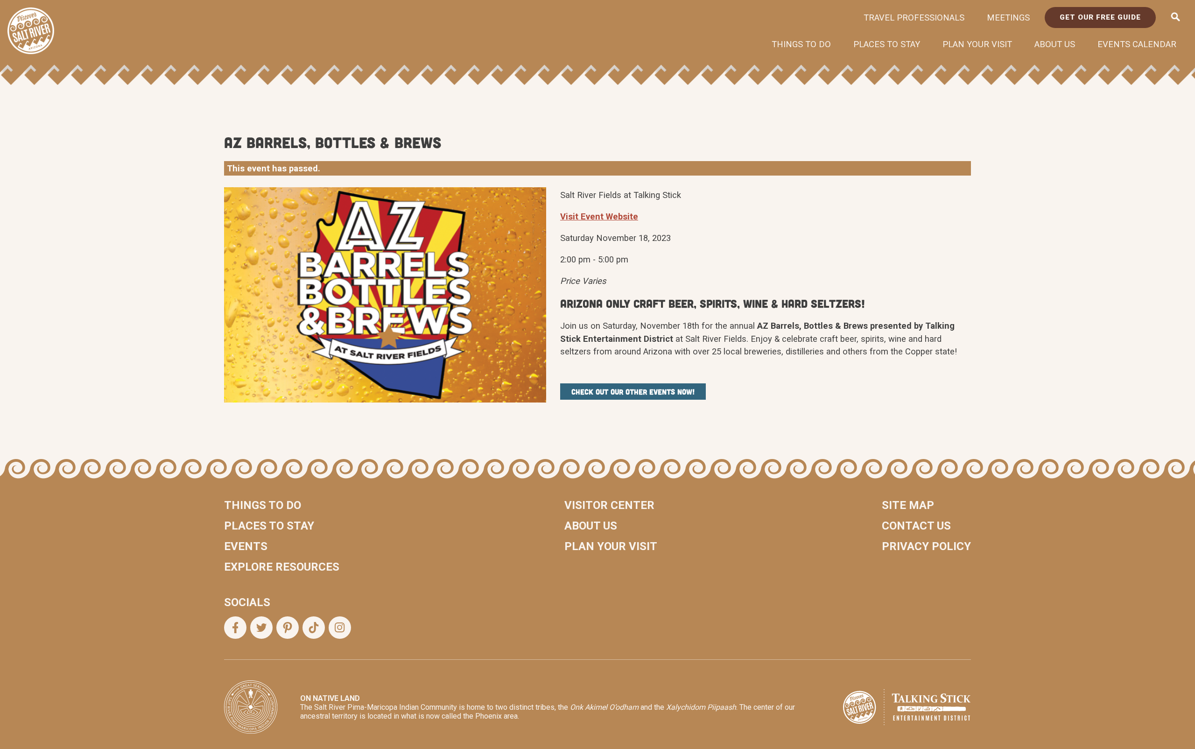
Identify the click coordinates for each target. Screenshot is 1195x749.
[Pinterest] (287, 627)
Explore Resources (281, 566)
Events (245, 546)
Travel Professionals (914, 17)
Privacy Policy (926, 546)
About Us (1054, 44)
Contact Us (916, 525)
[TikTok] (313, 627)
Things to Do (801, 44)
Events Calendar (1136, 44)
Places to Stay (886, 44)
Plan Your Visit (977, 44)
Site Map (908, 505)
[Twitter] (261, 627)
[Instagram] (340, 627)
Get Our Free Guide (1100, 17)
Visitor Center (609, 505)
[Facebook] (235, 627)
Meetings (1008, 17)
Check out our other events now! (633, 391)
